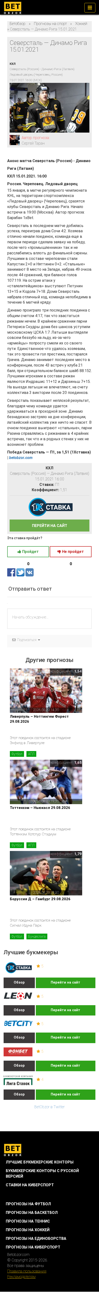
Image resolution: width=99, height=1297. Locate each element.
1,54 (78, 671)
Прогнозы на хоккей (28, 1230)
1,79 (78, 854)
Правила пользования (26, 1271)
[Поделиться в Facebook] (11, 572)
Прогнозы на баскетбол (32, 1212)
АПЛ (31, 754)
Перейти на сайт (65, 982)
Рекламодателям (21, 1276)
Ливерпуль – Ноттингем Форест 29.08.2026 (39, 719)
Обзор (19, 982)
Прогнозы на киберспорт (33, 1247)
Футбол (17, 754)
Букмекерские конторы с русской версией (42, 1174)
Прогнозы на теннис (28, 1221)
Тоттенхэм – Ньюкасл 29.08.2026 (40, 808)
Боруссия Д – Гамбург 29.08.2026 (40, 899)
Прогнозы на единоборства (36, 1238)
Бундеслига (37, 936)
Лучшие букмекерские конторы (40, 1162)
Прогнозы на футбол (28, 1204)
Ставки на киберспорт (30, 1185)
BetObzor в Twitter (49, 1107)
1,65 (78, 762)
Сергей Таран (33, 143)
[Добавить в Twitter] (20, 572)
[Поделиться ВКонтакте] (29, 572)
